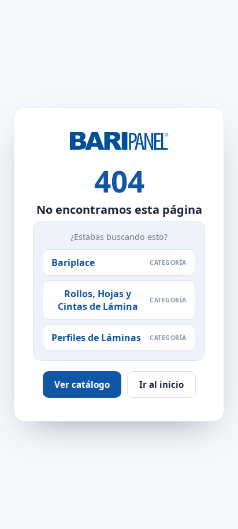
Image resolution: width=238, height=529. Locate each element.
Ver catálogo (82, 384)
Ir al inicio (161, 384)
